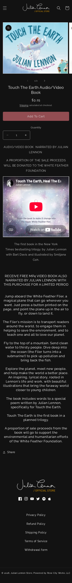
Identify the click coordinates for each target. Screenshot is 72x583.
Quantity (36, 127)
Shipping (24, 105)
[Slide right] (44, 81)
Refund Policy (36, 523)
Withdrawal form (36, 549)
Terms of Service (36, 541)
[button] (5, 8)
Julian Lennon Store (21, 573)
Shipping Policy (36, 532)
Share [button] (11, 452)
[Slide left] (27, 81)
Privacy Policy (36, 515)
